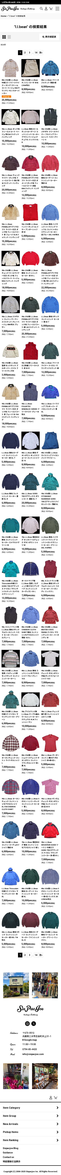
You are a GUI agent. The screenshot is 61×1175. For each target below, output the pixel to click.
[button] (41, 8)
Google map (30, 1040)
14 (36, 52)
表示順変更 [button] (50, 37)
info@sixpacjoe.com (33, 1054)
